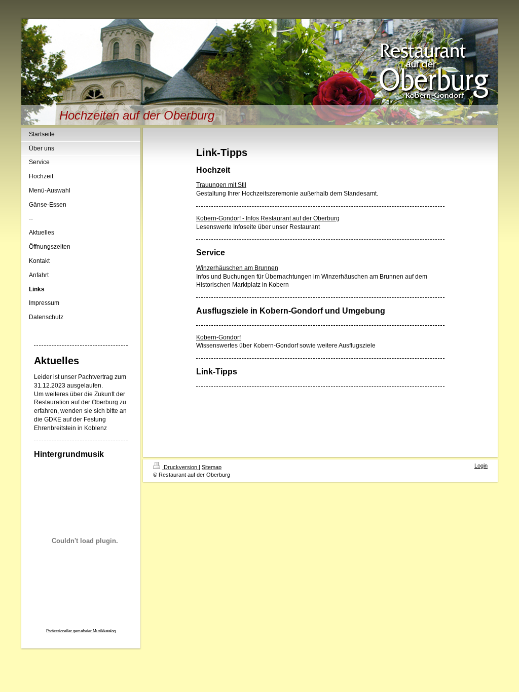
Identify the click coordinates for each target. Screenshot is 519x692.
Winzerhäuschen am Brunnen (237, 268)
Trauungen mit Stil (221, 184)
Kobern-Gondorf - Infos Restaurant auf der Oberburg (268, 218)
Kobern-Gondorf (218, 337)
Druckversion (180, 467)
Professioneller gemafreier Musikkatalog (81, 631)
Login (481, 466)
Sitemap (211, 467)
